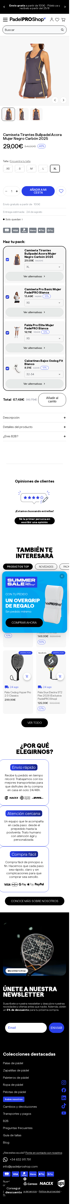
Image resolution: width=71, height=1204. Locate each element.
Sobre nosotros (14, 1099)
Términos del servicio (26, 1191)
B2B (6, 1121)
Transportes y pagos (17, 1113)
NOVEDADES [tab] (46, 566)
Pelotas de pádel (14, 1092)
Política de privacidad (49, 1191)
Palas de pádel (13, 1063)
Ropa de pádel (13, 1084)
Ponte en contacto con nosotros (43, 1152)
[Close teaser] (25, 1179)
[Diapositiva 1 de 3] (8, 114)
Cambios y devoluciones (20, 1106)
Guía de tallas (12, 1135)
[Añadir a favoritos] (61, 191)
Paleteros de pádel (16, 1077)
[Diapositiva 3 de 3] (36, 114)
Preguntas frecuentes (18, 1128)
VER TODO (34, 722)
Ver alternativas (32, 276)
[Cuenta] (52, 20)
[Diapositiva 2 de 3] (22, 114)
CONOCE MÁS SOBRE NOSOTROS (34, 901)
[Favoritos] (57, 19)
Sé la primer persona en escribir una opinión (34, 520)
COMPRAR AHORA (24, 622)
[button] (13, 1190)
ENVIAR (56, 1027)
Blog (6, 1142)
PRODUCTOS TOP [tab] (18, 566)
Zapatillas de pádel (16, 1070)
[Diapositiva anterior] (4, 7)
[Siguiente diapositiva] (65, 7)
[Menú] (5, 19)
